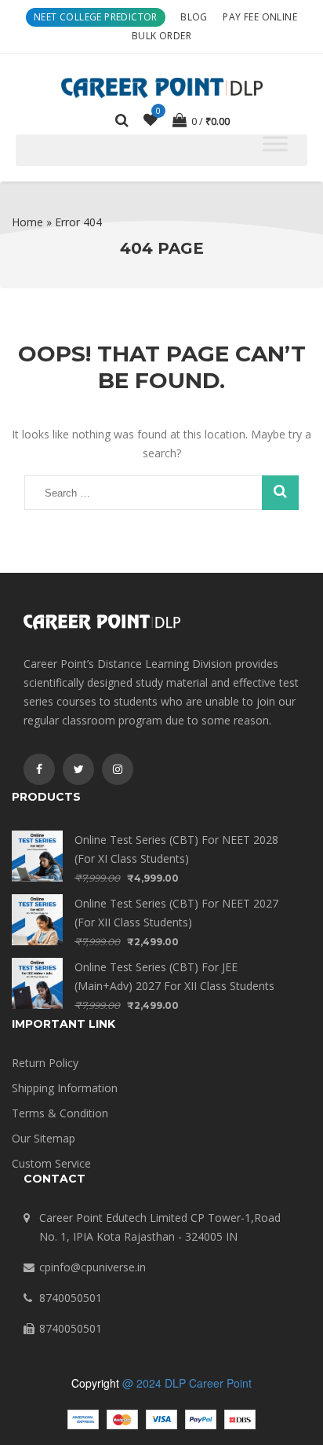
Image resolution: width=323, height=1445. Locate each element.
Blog (194, 17)
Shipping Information (65, 1087)
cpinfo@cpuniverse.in (92, 1267)
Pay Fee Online (260, 17)
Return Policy (45, 1062)
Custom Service (51, 1163)
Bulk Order (161, 35)
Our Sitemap (43, 1138)
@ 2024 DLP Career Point (187, 1383)
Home (27, 222)
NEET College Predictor (96, 17)
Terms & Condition (60, 1113)
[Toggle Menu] (275, 144)
